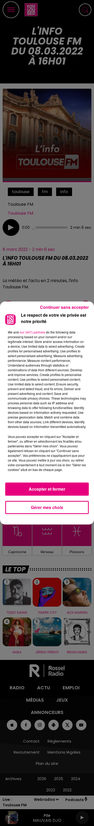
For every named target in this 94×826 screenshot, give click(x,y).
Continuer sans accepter (64, 307)
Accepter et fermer (47, 489)
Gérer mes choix (47, 507)
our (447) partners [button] (32, 332)
